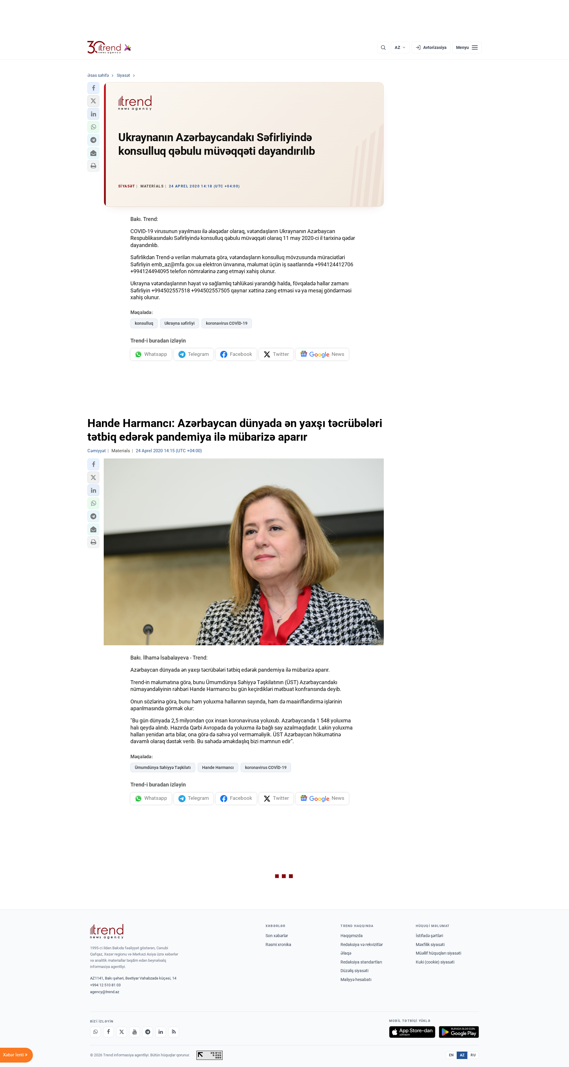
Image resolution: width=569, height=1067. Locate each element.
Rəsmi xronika (278, 944)
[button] (93, 88)
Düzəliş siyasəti (354, 970)
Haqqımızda (352, 935)
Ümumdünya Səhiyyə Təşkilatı (163, 767)
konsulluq (144, 323)
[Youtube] (134, 1032)
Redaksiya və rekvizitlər (362, 944)
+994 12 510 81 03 (105, 985)
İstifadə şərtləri (429, 935)
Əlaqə (346, 953)
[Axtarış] (383, 47)
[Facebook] (108, 1032)
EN (451, 1055)
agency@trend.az (104, 992)
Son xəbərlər (277, 935)
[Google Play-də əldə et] (459, 1032)
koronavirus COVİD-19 (226, 323)
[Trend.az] (109, 47)
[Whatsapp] (95, 1032)
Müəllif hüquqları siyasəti (438, 953)
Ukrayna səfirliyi (179, 323)
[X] (121, 1032)
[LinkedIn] (160, 1032)
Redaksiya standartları (361, 962)
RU (473, 1055)
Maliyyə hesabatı (356, 979)
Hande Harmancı (218, 767)
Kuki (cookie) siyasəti (435, 962)
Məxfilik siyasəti (430, 944)
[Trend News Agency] (106, 931)
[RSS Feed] (173, 1032)
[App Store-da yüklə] (412, 1032)
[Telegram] (147, 1032)
